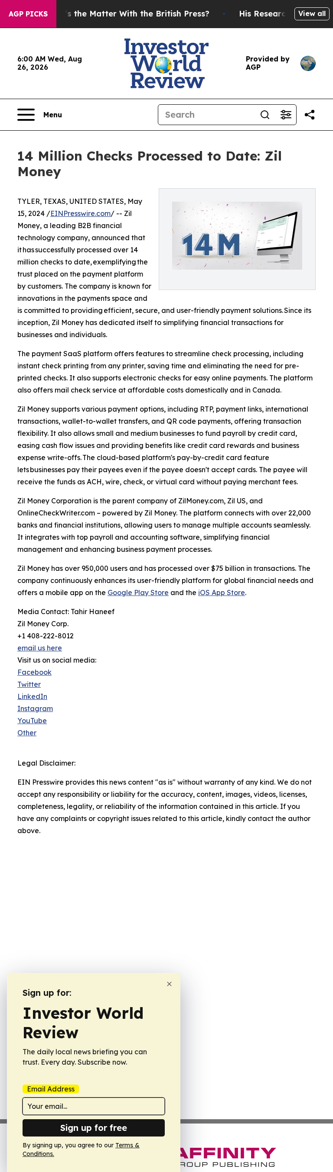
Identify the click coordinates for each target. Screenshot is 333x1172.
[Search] (265, 115)
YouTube (32, 720)
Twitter (29, 684)
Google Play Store (138, 592)
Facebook (34, 672)
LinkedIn (32, 696)
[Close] (169, 984)
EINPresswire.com (80, 213)
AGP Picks (28, 14)
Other (26, 732)
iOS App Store (221, 592)
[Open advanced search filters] (285, 115)
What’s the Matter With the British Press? (126, 14)
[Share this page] (310, 114)
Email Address (51, 1089)
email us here (39, 648)
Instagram (35, 708)
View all (312, 13)
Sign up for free (93, 1127)
